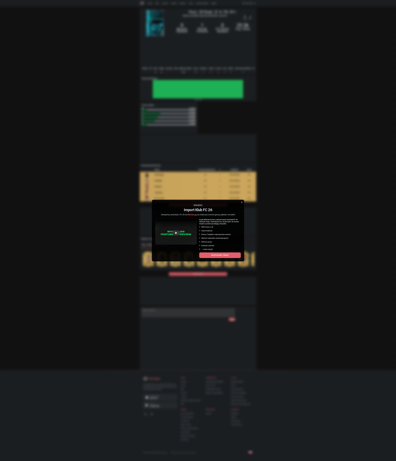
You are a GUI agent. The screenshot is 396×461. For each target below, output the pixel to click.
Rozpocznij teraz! (220, 255)
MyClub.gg (192, 215)
